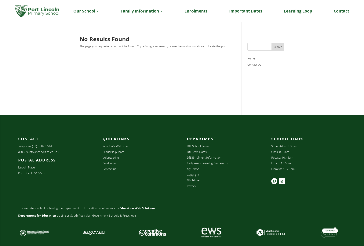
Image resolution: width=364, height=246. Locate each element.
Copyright (193, 174)
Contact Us (254, 64)
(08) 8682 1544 (42, 146)
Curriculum (110, 163)
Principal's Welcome (115, 146)
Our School (84, 11)
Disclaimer (193, 180)
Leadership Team (113, 152)
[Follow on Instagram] (282, 181)
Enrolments (195, 11)
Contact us (109, 169)
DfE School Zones (198, 146)
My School (193, 169)
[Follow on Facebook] (274, 181)
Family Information (140, 11)
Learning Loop (298, 11)
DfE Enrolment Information (204, 157)
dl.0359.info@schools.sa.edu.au (38, 152)
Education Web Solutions (137, 208)
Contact (341, 11)
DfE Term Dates (197, 152)
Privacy (191, 186)
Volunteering (111, 157)
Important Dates (245, 11)
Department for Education (37, 215)
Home (251, 58)
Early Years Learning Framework (207, 163)
